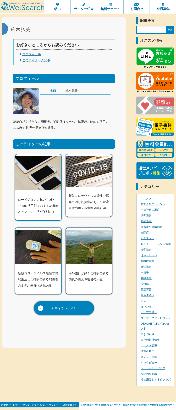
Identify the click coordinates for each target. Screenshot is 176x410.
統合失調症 (147, 295)
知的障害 (146, 221)
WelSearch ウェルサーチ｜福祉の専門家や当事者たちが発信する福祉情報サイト (127, 405)
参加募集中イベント (153, 204)
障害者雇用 (147, 351)
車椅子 (145, 272)
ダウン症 (146, 306)
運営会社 (67, 405)
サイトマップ (22, 405)
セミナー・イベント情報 (156, 244)
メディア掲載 (149, 356)
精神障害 (146, 278)
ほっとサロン (149, 255)
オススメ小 (147, 198)
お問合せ (6, 405)
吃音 (143, 301)
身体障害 (146, 266)
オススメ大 (147, 238)
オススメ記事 (149, 345)
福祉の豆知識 (149, 373)
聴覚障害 (146, 215)
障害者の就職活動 (152, 226)
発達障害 (146, 289)
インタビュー (149, 362)
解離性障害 (147, 261)
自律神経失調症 (150, 209)
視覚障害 (146, 249)
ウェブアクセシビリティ (156, 318)
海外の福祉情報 (150, 339)
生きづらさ (147, 334)
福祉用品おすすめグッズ (156, 379)
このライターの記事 (35, 60)
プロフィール (30, 54)
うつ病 (145, 283)
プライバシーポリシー (46, 405)
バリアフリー (149, 312)
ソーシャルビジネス (153, 368)
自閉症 (145, 232)
